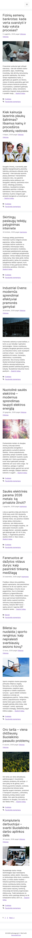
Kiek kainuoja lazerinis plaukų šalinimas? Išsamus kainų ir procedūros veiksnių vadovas (15, 121)
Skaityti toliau (20, 93)
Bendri (7, 615)
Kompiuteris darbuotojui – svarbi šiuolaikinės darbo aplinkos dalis (16, 827)
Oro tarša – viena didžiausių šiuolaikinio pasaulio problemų (16, 735)
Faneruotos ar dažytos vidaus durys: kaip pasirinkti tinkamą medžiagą (15, 565)
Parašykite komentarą (13, 102)
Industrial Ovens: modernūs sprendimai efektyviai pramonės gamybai (15, 297)
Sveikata (8, 99)
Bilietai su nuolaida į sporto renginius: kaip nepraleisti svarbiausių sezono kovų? (15, 637)
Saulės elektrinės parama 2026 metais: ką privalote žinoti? (15, 496)
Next (11, 918)
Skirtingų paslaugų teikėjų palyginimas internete (14, 222)
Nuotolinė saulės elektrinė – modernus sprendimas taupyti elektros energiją (15, 399)
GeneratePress (16, 935)
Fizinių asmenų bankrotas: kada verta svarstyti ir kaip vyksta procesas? (14, 22)
